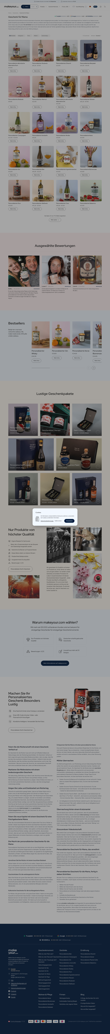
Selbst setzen (58, 521)
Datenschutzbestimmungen (47, 521)
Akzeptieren (69, 521)
